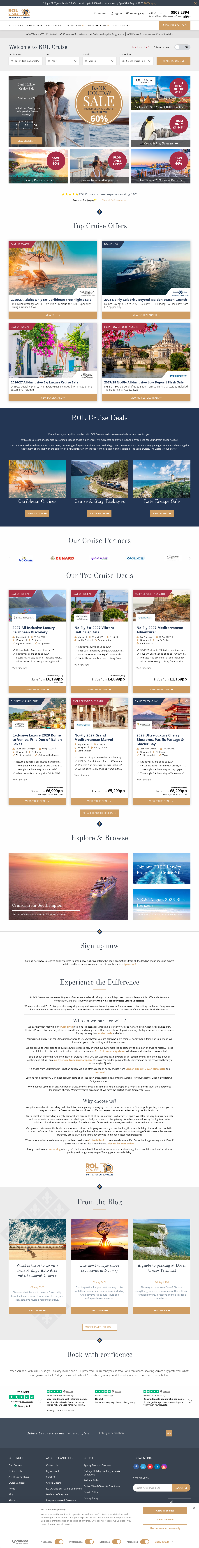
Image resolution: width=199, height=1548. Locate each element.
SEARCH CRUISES (172, 60)
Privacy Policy (91, 1497)
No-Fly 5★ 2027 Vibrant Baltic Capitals (94, 629)
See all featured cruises (98, 812)
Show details (162, 1542)
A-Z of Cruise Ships (19, 1476)
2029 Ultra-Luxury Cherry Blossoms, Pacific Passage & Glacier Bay (160, 739)
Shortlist (50, 1476)
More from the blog (98, 1327)
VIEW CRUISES (36, 513)
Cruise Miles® (53, 1482)
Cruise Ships (53, 25)
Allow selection (165, 1519)
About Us (14, 1500)
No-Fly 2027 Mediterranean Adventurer (160, 629)
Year (54, 60)
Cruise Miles (121, 25)
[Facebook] (136, 1466)
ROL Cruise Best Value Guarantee (64, 1488)
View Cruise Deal (35, 689)
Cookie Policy (91, 1492)
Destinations (73, 25)
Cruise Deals (15, 25)
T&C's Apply (150, 3)
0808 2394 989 (180, 12)
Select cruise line (135, 60)
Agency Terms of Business (97, 1465)
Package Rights (92, 1480)
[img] (37, 606)
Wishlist (102, 13)
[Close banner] (194, 1508)
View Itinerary (19, 668)
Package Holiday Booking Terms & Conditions (102, 1472)
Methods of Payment (57, 1494)
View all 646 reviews (112, 200)
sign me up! (129, 964)
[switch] (89, 1541)
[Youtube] (150, 1466)
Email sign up (137, 13)
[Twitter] (143, 1466)
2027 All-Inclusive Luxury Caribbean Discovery (33, 629)
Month (92, 60)
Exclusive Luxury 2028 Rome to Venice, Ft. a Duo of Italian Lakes (37, 739)
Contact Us (52, 1465)
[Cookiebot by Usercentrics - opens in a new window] (20, 1542)
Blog (11, 1494)
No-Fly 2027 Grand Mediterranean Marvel (93, 737)
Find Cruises (15, 1465)
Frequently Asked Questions (61, 1500)
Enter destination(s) (26, 60)
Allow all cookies (165, 1510)
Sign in (118, 13)
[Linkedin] (157, 1466)
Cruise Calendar (17, 1482)
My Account (52, 1470)
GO (169, 1433)
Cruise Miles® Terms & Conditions (102, 1486)
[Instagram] (164, 1466)
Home (12, 1488)
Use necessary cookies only (165, 1528)
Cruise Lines (34, 25)
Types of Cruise (97, 25)
